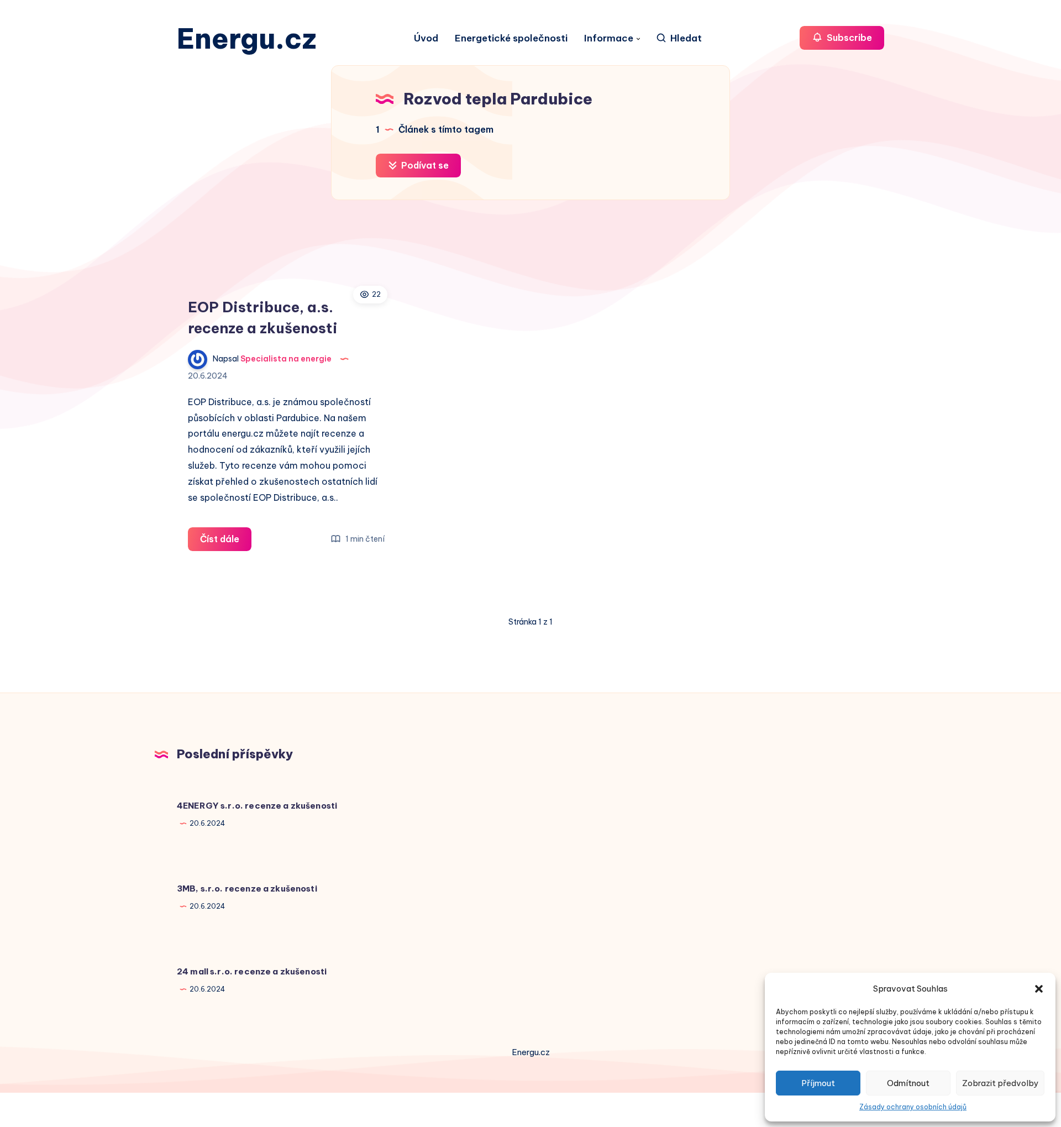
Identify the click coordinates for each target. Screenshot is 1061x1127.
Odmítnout (908, 1083)
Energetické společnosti (511, 38)
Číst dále (225, 542)
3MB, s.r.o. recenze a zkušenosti (247, 888)
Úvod (426, 38)
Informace (608, 38)
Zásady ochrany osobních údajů (913, 1107)
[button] (1038, 988)
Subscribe (848, 37)
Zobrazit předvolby (1000, 1083)
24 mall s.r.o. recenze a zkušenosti (252, 971)
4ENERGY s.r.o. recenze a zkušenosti (257, 805)
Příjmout (818, 1083)
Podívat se (424, 165)
